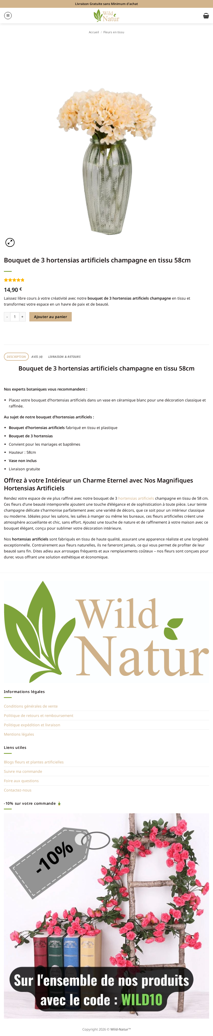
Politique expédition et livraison (32, 724)
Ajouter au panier (50, 316)
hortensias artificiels (136, 498)
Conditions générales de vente (31, 706)
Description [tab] (16, 357)
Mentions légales (19, 734)
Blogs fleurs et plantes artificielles (34, 762)
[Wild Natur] (106, 15)
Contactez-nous (17, 790)
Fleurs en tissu (113, 32)
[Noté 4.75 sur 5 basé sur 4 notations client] (106, 280)
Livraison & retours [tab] (64, 357)
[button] (8, 15)
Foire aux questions (21, 780)
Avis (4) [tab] (37, 357)
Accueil (94, 32)
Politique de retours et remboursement (38, 715)
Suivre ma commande (23, 771)
